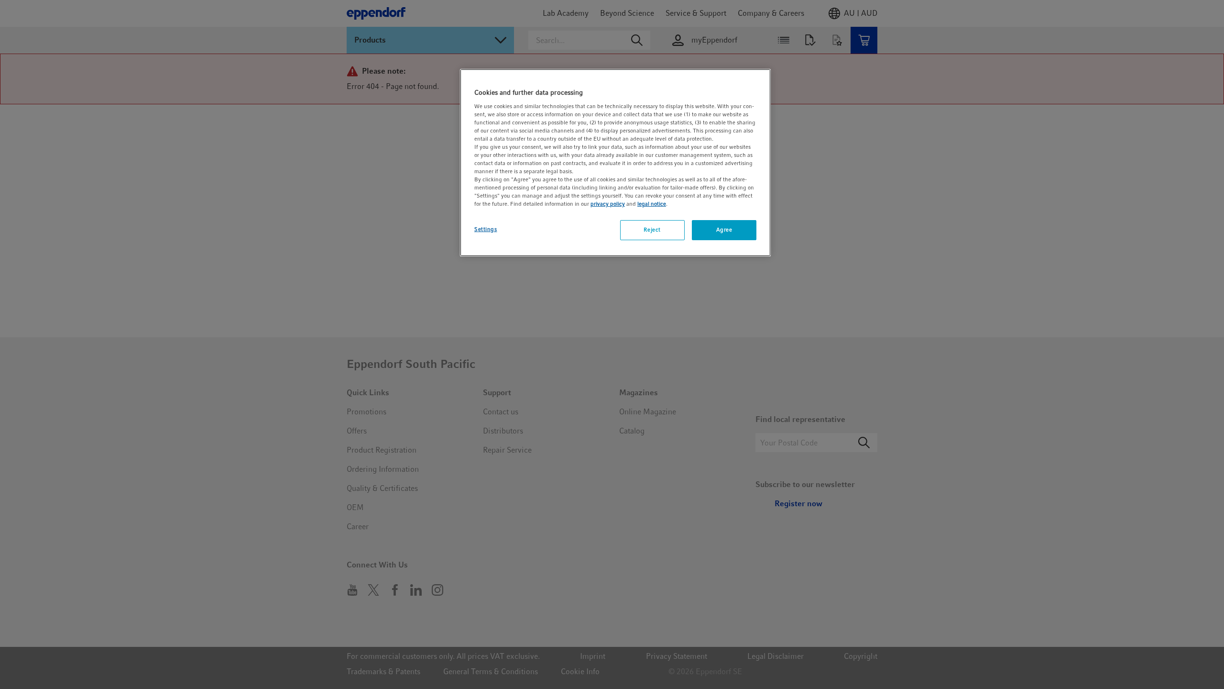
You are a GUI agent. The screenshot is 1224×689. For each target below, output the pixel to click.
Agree (724, 229)
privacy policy (607, 203)
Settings (485, 229)
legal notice (651, 203)
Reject (652, 229)
